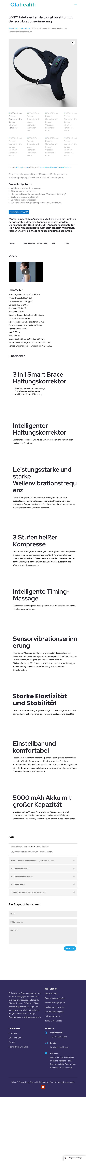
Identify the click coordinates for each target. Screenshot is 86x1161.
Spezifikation (29, 243)
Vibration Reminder (64, 167)
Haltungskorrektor (22, 28)
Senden (70, 948)
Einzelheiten (42, 243)
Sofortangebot (18, 212)
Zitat (67, 243)
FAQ (53, 243)
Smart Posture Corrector (48, 167)
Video (12, 243)
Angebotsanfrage (75, 1158)
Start (11, 28)
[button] (73, 43)
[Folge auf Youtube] (43, 1087)
